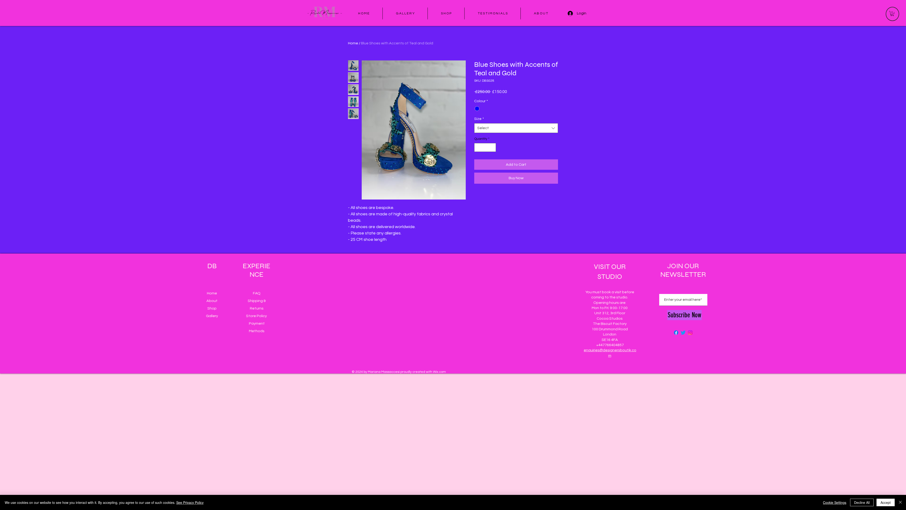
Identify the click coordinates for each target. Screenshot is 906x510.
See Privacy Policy (190, 502)
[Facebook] (676, 333)
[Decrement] (478, 147)
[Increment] (492, 147)
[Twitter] (683, 333)
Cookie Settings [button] (834, 502)
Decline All (862, 502)
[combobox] (516, 128)
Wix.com (439, 372)
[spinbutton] (485, 147)
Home (353, 43)
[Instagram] (690, 333)
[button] (892, 13)
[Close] (900, 502)
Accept (886, 502)
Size (479, 119)
